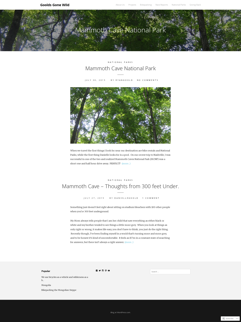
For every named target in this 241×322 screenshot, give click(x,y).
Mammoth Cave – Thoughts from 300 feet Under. (120, 186)
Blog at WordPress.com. (120, 312)
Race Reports (162, 5)
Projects (132, 5)
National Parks (179, 5)
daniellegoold (126, 198)
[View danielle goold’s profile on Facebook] (97, 270)
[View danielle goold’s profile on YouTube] (109, 270)
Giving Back (195, 5)
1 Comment (151, 198)
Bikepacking (146, 5)
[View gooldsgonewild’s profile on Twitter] (100, 270)
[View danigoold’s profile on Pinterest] (106, 270)
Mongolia (46, 285)
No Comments (148, 80)
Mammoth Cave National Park (120, 68)
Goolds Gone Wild (54, 5)
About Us (120, 5)
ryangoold (124, 80)
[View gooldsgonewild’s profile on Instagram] (103, 270)
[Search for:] (170, 271)
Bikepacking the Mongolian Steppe (58, 290)
